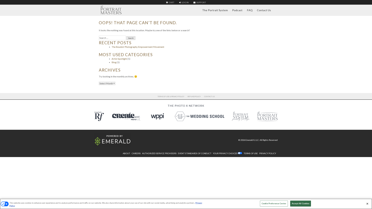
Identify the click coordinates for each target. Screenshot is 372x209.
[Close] (367, 203)
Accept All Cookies (300, 203)
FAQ (250, 10)
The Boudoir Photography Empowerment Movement (138, 46)
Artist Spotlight (119, 58)
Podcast (237, 10)
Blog (114, 62)
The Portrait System (215, 10)
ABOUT (126, 153)
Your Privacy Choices (225, 153)
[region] (186, 204)
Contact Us (264, 10)
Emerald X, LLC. (252, 140)
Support (201, 2)
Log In (185, 2)
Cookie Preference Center (274, 203)
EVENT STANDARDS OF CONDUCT (194, 153)
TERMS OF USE (251, 153)
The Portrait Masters (110, 10)
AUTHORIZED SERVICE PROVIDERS (159, 153)
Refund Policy (194, 96)
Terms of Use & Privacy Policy (171, 96)
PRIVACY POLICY (267, 153)
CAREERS (136, 153)
